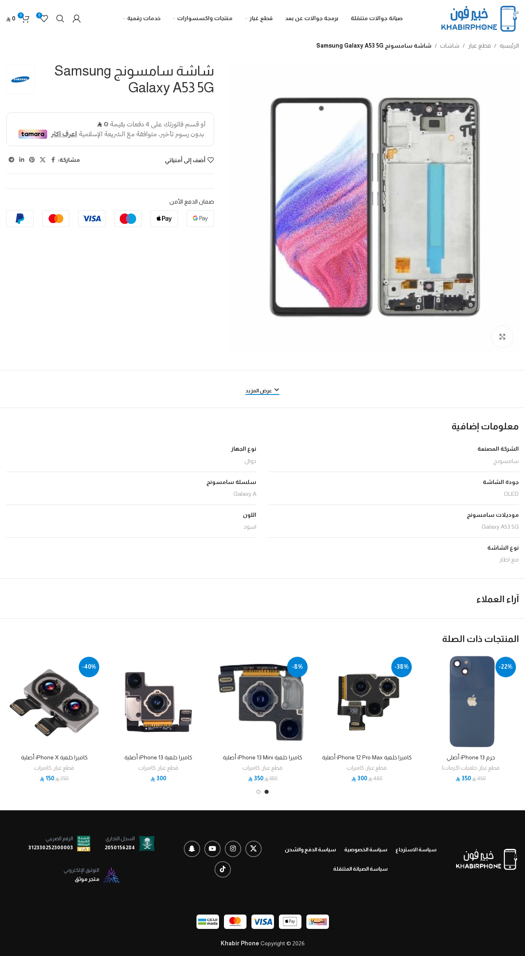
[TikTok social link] (223, 869)
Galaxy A (244, 494)
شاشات (449, 45)
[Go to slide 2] (258, 792)
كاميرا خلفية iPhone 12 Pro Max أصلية (367, 757)
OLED (511, 494)
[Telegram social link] (11, 159)
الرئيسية (509, 45)
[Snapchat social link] (192, 849)
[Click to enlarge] (502, 336)
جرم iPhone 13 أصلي (471, 757)
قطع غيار (479, 45)
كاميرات (355, 768)
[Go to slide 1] (267, 792)
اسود (250, 526)
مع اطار (509, 559)
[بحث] (60, 18)
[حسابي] (76, 18)
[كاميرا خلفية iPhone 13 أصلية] (158, 702)
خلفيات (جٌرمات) (459, 768)
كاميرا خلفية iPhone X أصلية (54, 757)
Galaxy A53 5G (500, 526)
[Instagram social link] (233, 849)
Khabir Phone (240, 943)
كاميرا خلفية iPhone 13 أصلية (158, 757)
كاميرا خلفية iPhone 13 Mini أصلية (262, 757)
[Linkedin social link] (22, 159)
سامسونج (506, 461)
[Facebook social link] (53, 159)
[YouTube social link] (212, 849)
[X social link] (42, 159)
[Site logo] (480, 18)
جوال (250, 461)
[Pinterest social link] (32, 159)
